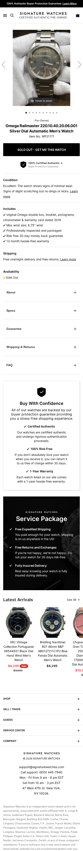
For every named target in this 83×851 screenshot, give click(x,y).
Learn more (68, 259)
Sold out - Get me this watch (41, 149)
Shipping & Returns (20, 347)
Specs (10, 310)
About (10, 292)
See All (72, 599)
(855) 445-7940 (50, 772)
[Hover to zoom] (41, 67)
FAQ (9, 365)
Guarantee (13, 328)
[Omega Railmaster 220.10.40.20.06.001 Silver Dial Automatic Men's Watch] (26, 112)
